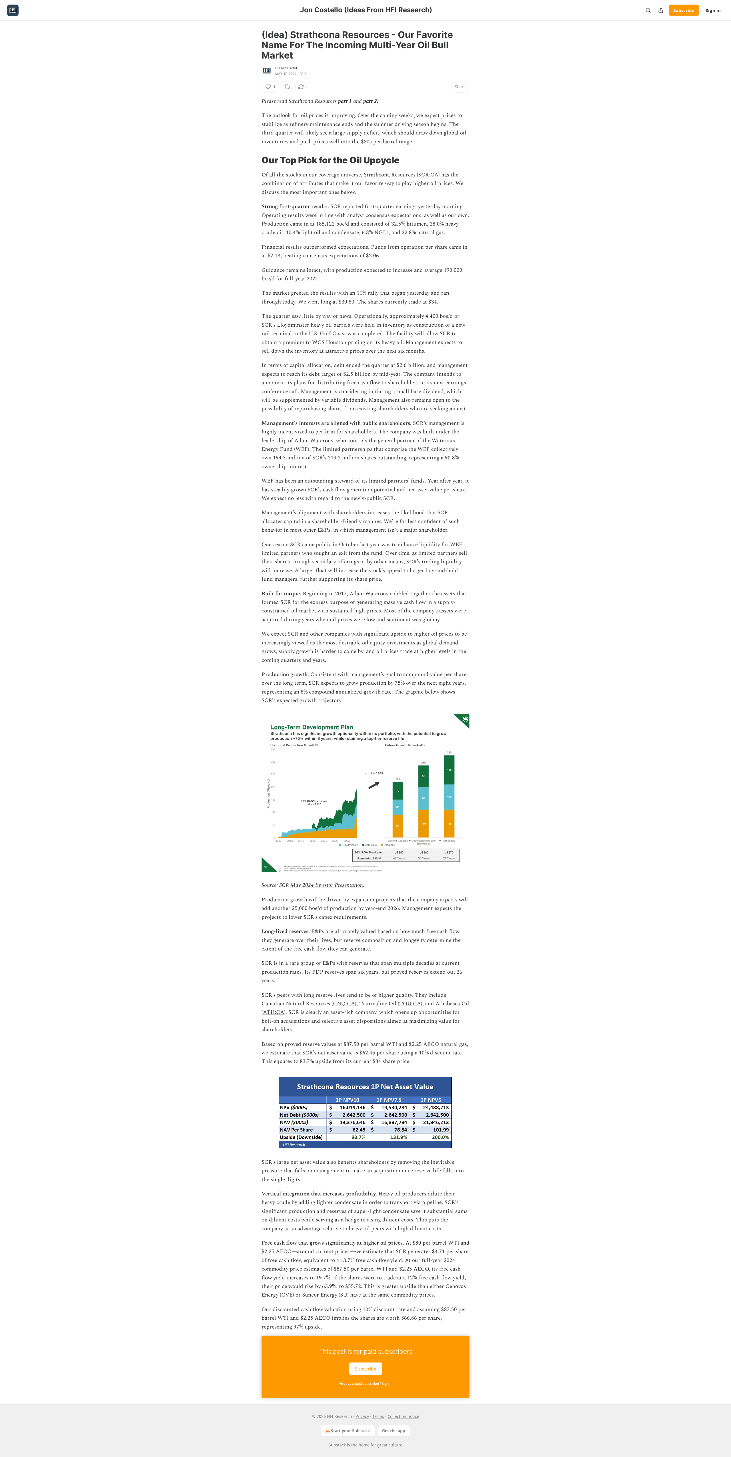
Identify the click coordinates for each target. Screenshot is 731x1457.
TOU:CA (410, 1004)
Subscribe (683, 10)
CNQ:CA (344, 1004)
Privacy (362, 1416)
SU (343, 1295)
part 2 (370, 101)
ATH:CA (273, 1012)
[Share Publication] (660, 10)
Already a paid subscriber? (365, 1383)
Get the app (393, 1430)
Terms (378, 1416)
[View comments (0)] (287, 87)
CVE (287, 1295)
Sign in (713, 10)
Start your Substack (350, 1430)
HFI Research (286, 68)
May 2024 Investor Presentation (326, 885)
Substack (337, 1445)
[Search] (648, 10)
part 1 (345, 101)
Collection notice (403, 1416)
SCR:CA (428, 175)
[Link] (253, 160)
